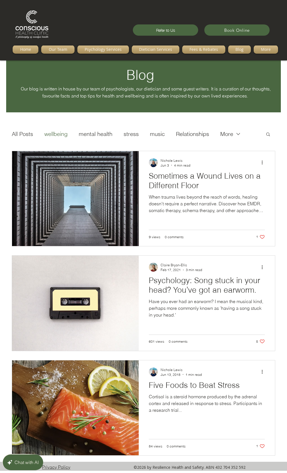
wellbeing (56, 133)
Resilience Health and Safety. (179, 467)
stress (131, 133)
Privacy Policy (56, 467)
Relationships (192, 133)
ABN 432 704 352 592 (226, 467)
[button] (268, 135)
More (226, 133)
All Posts (22, 133)
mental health (95, 133)
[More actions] (264, 162)
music (157, 133)
